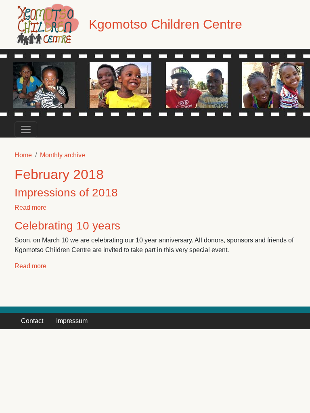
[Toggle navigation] (26, 129)
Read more (30, 207)
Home (23, 155)
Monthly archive (62, 155)
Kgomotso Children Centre (165, 24)
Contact (32, 320)
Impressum (72, 320)
